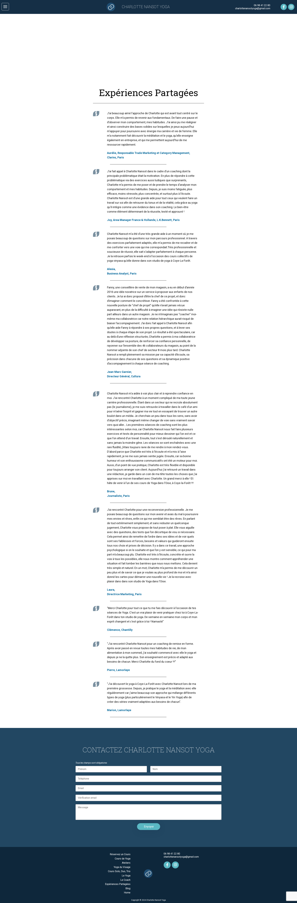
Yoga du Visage (122, 867)
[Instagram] (291, 7)
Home (127, 892)
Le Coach (125, 879)
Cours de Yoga (122, 858)
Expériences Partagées (117, 884)
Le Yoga (126, 875)
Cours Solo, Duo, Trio (119, 871)
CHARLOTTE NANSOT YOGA (146, 7)
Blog (127, 888)
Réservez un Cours (120, 854)
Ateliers (126, 862)
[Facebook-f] (284, 7)
